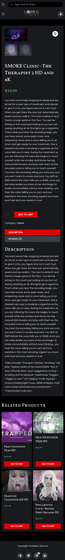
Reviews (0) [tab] (15, 238)
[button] (55, 34)
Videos (20, 223)
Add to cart (25, 214)
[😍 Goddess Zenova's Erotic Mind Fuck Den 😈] (31, 14)
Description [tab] (16, 232)
